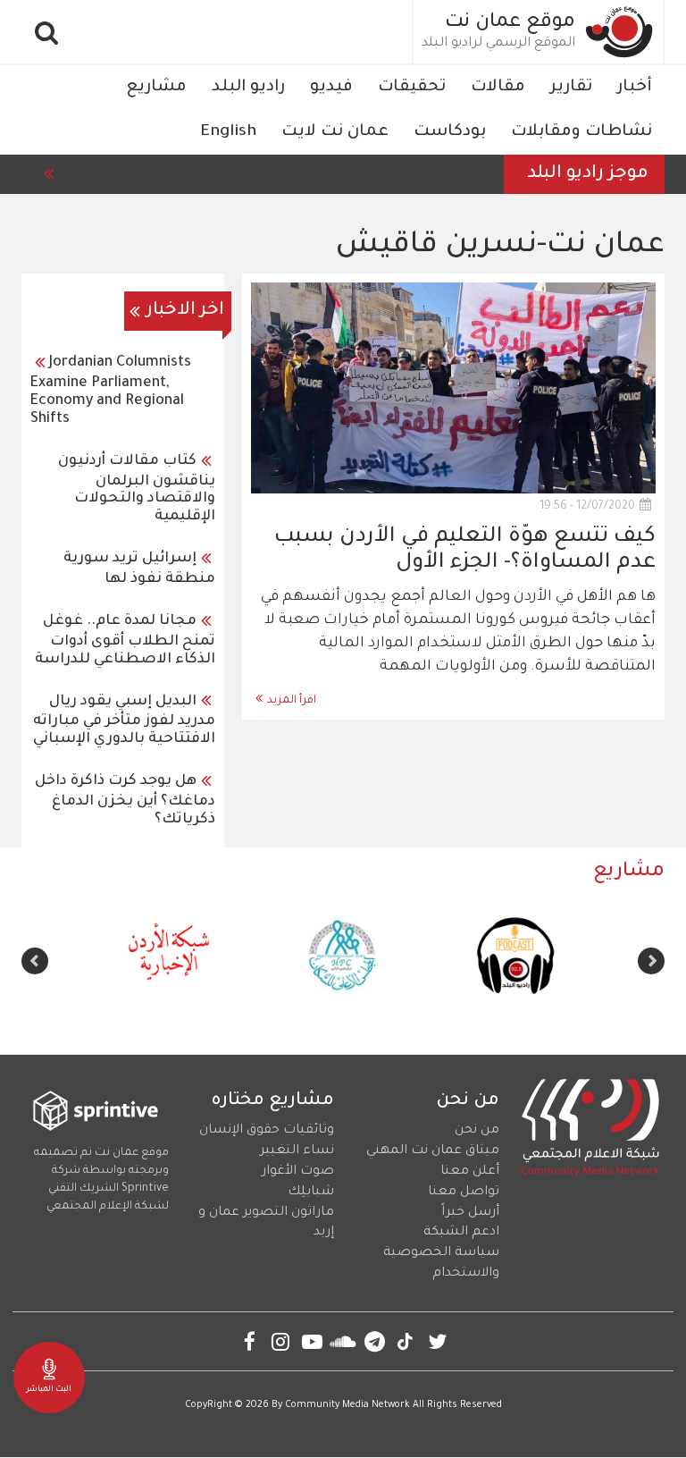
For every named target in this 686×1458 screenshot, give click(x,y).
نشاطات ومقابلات (581, 132)
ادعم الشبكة (461, 1233)
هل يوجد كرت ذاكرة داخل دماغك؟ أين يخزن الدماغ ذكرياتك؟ (125, 800)
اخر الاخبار (185, 311)
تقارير (571, 88)
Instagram (281, 1341)
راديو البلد (248, 88)
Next (34, 961)
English (228, 132)
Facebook (249, 1341)
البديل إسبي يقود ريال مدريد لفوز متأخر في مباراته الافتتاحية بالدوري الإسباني (124, 721)
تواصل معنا (463, 1192)
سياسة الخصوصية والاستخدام (441, 1263)
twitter (437, 1341)
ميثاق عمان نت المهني (432, 1151)
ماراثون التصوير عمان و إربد (266, 1223)
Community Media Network (347, 1405)
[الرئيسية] (620, 31)
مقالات (498, 88)
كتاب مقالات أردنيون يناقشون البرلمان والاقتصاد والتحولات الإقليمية (136, 489)
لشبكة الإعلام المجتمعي (107, 1207)
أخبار (634, 88)
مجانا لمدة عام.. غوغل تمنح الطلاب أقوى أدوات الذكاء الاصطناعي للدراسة (125, 640)
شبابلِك (311, 1192)
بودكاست (450, 132)
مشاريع (156, 88)
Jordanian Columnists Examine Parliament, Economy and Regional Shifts (110, 391)
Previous (651, 961)
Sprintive (145, 1189)
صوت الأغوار (298, 1172)
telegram (374, 1341)
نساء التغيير (297, 1151)
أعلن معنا (469, 1172)
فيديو (331, 88)
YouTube (312, 1341)
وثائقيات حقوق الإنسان (266, 1131)
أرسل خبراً (470, 1213)
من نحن (477, 1131)
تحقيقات (412, 88)
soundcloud (343, 1341)
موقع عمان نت (510, 23)
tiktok (406, 1341)
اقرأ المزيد (291, 701)
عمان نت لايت (335, 132)
